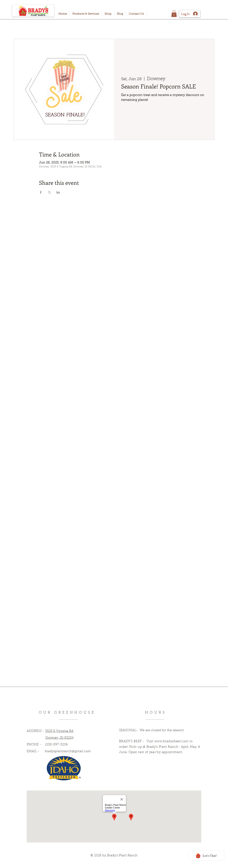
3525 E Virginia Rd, (59, 731)
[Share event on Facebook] (40, 192)
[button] (174, 13)
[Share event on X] (49, 192)
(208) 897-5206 (56, 744)
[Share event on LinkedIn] (58, 192)
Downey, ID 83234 (59, 738)
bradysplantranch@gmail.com (68, 751)
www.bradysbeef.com (171, 741)
